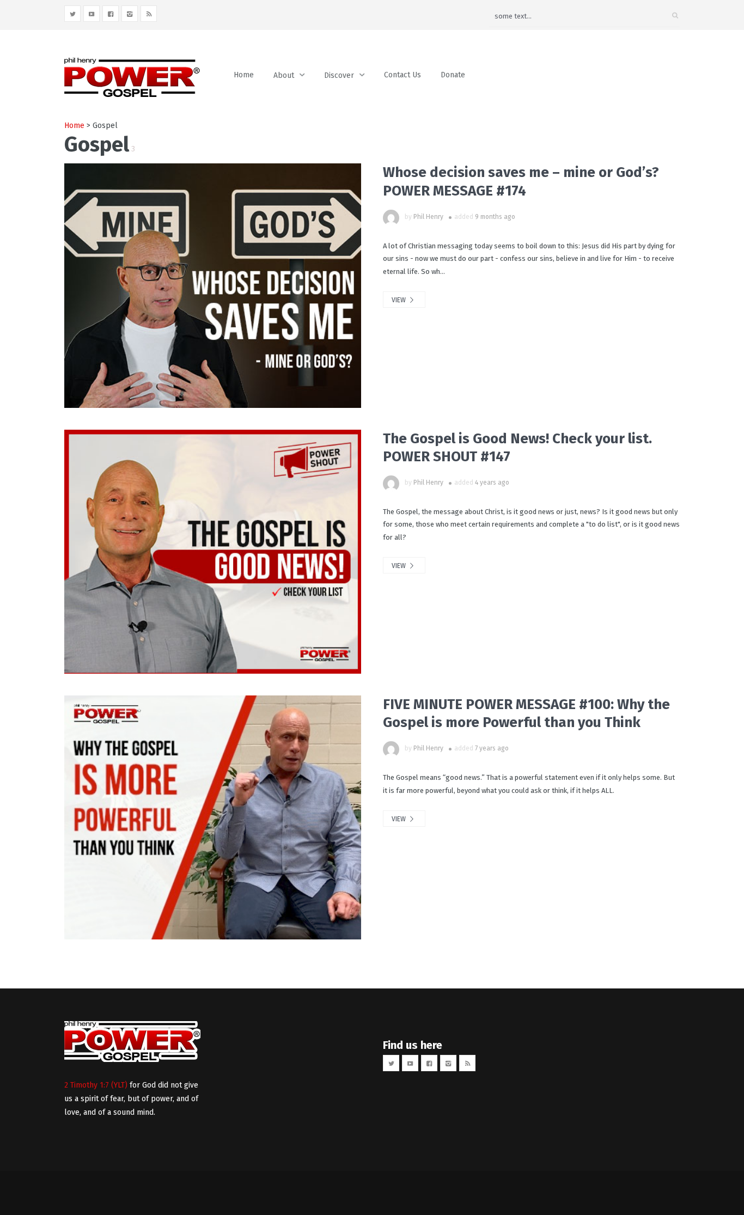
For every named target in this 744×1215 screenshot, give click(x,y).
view (399, 300)
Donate (453, 75)
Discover (339, 75)
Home (244, 75)
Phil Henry (428, 217)
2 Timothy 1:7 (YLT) (95, 1085)
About (283, 75)
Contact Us (402, 75)
